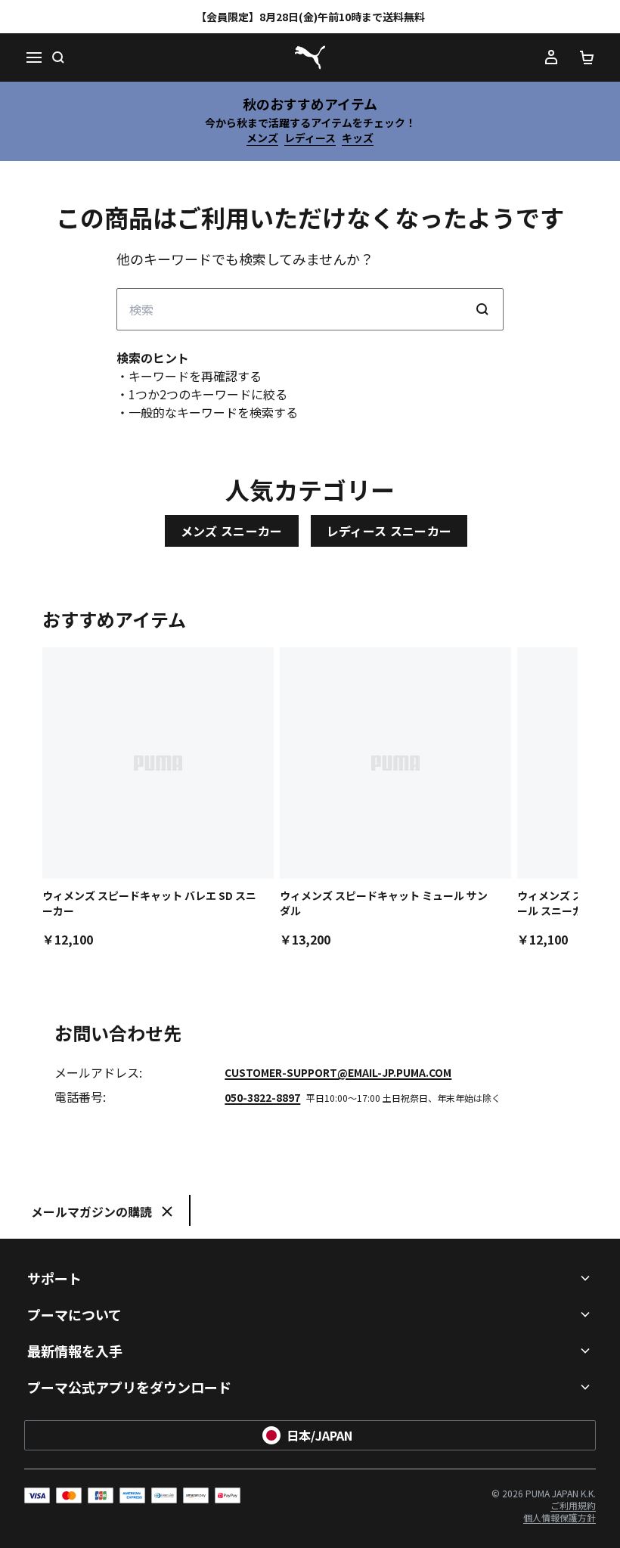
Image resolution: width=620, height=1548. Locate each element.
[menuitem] (573, 1505)
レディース (310, 137)
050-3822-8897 (262, 1097)
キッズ (358, 137)
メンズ (262, 137)
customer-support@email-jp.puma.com (338, 1072)
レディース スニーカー (389, 531)
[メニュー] (33, 57)
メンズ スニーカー (232, 531)
